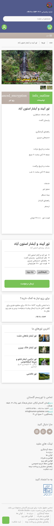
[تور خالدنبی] (44, 376)
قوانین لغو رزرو (46, 460)
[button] (48, 35)
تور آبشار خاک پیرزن (27, 347)
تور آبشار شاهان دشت (27, 336)
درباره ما (49, 452)
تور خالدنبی (31, 374)
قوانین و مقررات (46, 457)
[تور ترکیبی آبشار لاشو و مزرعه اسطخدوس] (44, 363)
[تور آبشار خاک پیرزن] (44, 350)
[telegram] (49, 432)
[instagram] (37, 432)
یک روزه (30, 272)
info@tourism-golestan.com (37, 411)
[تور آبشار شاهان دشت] (44, 338)
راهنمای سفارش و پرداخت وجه (40, 466)
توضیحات (41, 98)
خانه (50, 42)
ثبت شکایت (47, 469)
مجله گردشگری (46, 449)
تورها (43, 42)
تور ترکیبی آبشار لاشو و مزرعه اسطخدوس (26, 361)
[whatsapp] (43, 432)
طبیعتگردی (42, 272)
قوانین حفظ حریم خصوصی (42, 463)
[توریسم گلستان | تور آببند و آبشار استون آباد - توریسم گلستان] (49, 5)
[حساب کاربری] (4, 27)
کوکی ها (49, 455)
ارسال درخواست (27, 283)
